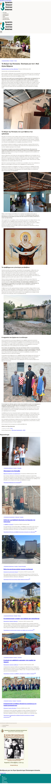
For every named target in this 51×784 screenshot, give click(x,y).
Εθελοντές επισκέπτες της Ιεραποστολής (12, 473)
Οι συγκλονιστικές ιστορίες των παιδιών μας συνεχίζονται (21, 618)
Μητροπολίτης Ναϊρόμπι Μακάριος (11, 621)
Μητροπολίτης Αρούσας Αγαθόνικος (11, 664)
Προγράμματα (6, 15)
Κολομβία (19, 468)
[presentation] (22, 451)
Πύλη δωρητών (6, 18)
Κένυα (19, 615)
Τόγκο (15, 60)
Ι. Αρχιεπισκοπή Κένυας (8, 615)
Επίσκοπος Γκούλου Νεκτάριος (10, 708)
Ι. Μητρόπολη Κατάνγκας (9, 566)
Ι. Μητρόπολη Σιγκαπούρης (9, 517)
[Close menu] (0, 775)
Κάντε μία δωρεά (6, 19)
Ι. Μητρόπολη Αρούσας (8, 657)
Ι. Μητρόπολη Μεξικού (8, 468)
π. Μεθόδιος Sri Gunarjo (8, 524)
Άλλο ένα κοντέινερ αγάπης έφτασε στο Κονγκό (18, 569)
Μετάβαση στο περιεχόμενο (5, 0)
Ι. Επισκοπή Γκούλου (8, 700)
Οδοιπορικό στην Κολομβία (12, 471)
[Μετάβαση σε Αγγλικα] (4, 13)
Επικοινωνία (4, 726)
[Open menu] (1, 32)
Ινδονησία (17, 517)
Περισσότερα (12, 482)
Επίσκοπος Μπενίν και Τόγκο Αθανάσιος (10, 69)
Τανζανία (20, 657)
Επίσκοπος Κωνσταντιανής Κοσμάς (11, 571)
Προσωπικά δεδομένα (5, 725)
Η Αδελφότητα (6, 14)
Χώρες (4, 16)
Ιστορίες (12, 60)
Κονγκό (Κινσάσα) (22, 566)
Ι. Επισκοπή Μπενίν (5, 60)
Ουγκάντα (19, 700)
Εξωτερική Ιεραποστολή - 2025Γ (18, 430)
